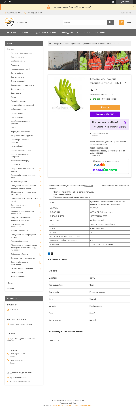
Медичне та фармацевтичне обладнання (22, 212)
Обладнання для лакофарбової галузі (24, 199)
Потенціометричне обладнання (18, 225)
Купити (105, 107)
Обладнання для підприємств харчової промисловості (23, 187)
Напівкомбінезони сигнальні (22, 105)
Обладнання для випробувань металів (23, 236)
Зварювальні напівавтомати (22, 85)
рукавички (88, 186)
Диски (13, 97)
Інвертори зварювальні (20, 69)
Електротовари (17, 113)
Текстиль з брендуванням (21, 53)
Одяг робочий (17, 146)
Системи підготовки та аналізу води (23, 176)
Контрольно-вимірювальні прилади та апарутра (21, 219)
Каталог (24, 33)
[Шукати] (110, 22)
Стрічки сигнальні (18, 77)
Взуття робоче (17, 73)
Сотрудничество (70, 33)
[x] (52, 254)
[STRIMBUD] (9, 26)
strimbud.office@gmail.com (20, 381)
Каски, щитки (16, 93)
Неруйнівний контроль (20, 231)
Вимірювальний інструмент (22, 136)
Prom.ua (80, 401)
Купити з (100, 114)
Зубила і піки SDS (18, 109)
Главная (11, 33)
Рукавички (75, 44)
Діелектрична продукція (21, 150)
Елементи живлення (19, 277)
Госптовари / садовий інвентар (20, 141)
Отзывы (10, 288)
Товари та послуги (61, 44)
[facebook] (49, 254)
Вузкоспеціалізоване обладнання (19, 263)
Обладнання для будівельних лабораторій (23, 193)
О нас (87, 33)
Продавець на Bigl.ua (68, 403)
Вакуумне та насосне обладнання (19, 206)
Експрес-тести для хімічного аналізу (22, 170)
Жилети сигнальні (18, 57)
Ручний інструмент (18, 101)
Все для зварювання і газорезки (20, 155)
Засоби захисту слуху (20, 161)
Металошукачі (17, 272)
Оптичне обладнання (19, 241)
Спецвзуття (15, 165)
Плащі (13, 128)
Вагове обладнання (19, 181)
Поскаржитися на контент (62, 405)
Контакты (100, 33)
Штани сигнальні (17, 89)
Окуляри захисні (17, 117)
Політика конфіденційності (83, 405)
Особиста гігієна (18, 61)
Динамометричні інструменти (23, 258)
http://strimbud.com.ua (18, 377)
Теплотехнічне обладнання (22, 268)
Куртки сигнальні (18, 81)
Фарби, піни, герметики (20, 132)
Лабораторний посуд (19, 254)
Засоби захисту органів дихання (20, 122)
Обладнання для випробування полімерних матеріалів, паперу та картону (24, 247)
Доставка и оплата (46, 33)
